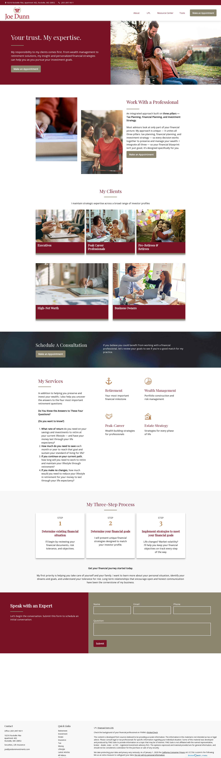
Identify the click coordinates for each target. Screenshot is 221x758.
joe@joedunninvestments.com (17, 749)
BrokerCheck (152, 732)
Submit (100, 643)
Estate (60, 737)
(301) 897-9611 (67, 2)
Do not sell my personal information (150, 755)
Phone (176, 604)
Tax (59, 743)
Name (96, 604)
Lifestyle (61, 749)
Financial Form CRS (106, 728)
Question (98, 620)
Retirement (62, 731)
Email (136, 604)
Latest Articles (64, 752)
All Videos (62, 755)
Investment (62, 734)
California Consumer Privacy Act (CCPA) (178, 752)
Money (61, 746)
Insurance (62, 740)
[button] (136, 13)
